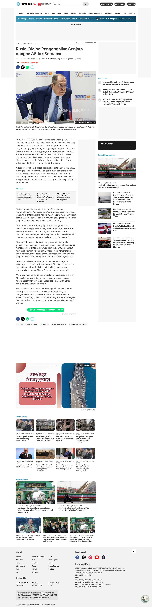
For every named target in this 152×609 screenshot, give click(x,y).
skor (47, 13)
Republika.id (119, 4)
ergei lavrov (44, 324)
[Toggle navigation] (18, 4)
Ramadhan (36, 572)
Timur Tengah (22, 19)
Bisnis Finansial (95, 13)
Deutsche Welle (106, 4)
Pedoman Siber (54, 582)
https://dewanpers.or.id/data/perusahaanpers (33, 597)
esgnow (108, 13)
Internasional (26, 43)
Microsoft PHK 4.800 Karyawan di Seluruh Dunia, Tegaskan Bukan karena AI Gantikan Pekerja (117, 101)
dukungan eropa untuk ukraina (27, 324)
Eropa (31, 19)
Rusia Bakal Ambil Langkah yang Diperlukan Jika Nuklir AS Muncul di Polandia (45, 198)
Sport (50, 563)
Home (18, 43)
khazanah (56, 13)
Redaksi (35, 582)
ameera (20, 13)
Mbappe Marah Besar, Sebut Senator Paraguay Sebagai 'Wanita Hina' (118, 83)
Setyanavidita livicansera (29, 63)
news (73, 13)
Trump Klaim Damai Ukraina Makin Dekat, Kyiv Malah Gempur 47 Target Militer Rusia (118, 92)
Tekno (34, 566)
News (18, 563)
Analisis (35, 563)
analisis (82, 13)
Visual (34, 569)
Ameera (18, 557)
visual (118, 13)
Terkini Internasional (106, 155)
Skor (50, 557)
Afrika (56, 19)
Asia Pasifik (48, 19)
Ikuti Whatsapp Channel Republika (47, 310)
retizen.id (131, 4)
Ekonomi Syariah (34, 13)
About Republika (22, 582)
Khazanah (19, 560)
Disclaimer (19, 585)
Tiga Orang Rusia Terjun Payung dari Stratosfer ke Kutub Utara (24, 197)
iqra (66, 13)
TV (125, 13)
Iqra (33, 560)
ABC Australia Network (68, 19)
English (51, 569)
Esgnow (19, 569)
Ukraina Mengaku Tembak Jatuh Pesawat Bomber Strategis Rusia (63, 197)
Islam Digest (53, 560)
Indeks (132, 13)
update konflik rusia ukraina (78, 324)
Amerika (39, 19)
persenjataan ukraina (59, 324)
